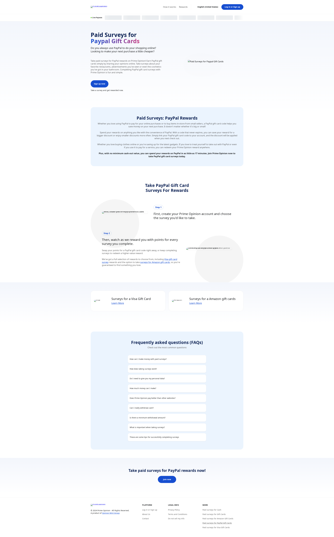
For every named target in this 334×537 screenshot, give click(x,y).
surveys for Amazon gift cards (155, 262)
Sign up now (99, 83)
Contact (145, 518)
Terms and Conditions (177, 514)
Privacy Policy (174, 510)
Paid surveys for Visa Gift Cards (216, 527)
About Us (146, 514)
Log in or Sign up (232, 7)
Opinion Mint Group (111, 513)
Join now (167, 479)
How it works (169, 7)
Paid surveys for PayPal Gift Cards (217, 523)
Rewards (183, 7)
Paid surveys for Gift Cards (214, 514)
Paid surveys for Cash (211, 510)
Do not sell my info (176, 518)
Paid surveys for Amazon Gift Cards (217, 518)
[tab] (167, 359)
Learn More (117, 303)
